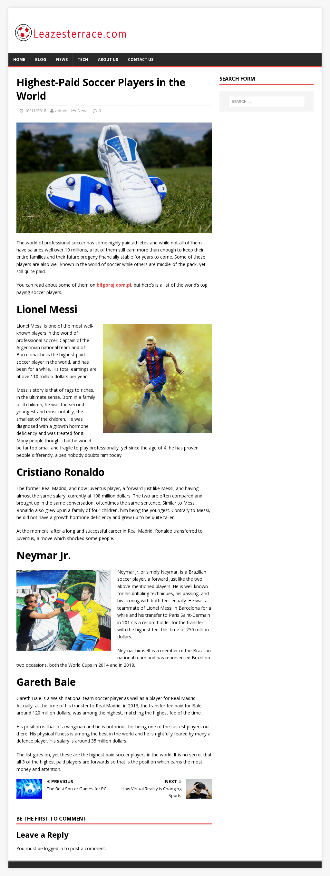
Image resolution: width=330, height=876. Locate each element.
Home (19, 59)
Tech (83, 59)
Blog (40, 59)
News (62, 59)
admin (61, 110)
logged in (53, 848)
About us (108, 59)
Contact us (140, 59)
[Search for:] (266, 101)
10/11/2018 (35, 110)
